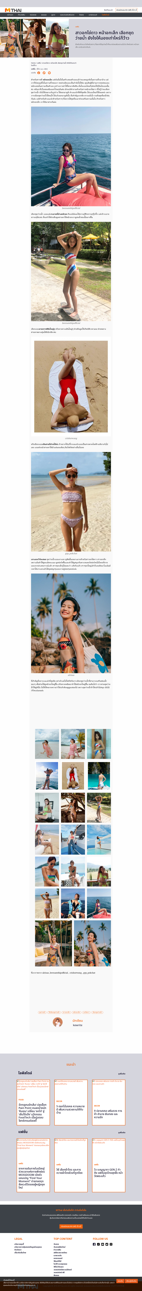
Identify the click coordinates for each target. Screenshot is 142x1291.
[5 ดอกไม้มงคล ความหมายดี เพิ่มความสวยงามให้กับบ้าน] (71, 1089)
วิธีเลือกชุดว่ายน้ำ (54, 1012)
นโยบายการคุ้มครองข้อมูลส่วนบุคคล (28, 1247)
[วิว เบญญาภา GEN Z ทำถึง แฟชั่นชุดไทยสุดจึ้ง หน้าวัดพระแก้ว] (108, 1150)
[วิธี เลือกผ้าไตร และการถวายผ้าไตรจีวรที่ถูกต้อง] (71, 1150)
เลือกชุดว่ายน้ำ (97, 1012)
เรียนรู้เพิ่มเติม (131, 1281)
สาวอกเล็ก (66, 1012)
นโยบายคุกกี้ (19, 1244)
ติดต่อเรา (18, 1249)
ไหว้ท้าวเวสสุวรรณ (60, 1264)
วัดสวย (81, 15)
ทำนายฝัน (21, 15)
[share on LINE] (49, 73)
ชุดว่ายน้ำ (42, 1012)
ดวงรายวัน (58, 1255)
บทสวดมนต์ (93, 15)
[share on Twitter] (44, 73)
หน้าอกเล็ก (76, 1012)
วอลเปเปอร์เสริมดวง (67, 15)
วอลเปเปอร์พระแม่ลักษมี (63, 1269)
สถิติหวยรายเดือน (60, 1252)
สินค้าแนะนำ (108, 10)
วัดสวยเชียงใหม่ (59, 1247)
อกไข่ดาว (86, 1012)
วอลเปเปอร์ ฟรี (59, 1272)
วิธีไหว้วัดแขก (59, 1267)
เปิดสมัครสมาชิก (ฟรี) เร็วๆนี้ (71, 1226)
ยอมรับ (120, 1281)
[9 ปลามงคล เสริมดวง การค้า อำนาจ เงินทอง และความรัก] (108, 1091)
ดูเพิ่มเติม (121, 1073)
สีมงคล (56, 1275)
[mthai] (13, 10)
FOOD (21, 1099)
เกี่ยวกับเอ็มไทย (20, 1252)
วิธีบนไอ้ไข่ (57, 1261)
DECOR (59, 1101)
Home (33, 63)
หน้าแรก (10, 15)
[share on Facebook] (39, 73)
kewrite (77, 1025)
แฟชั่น (77, 27)
